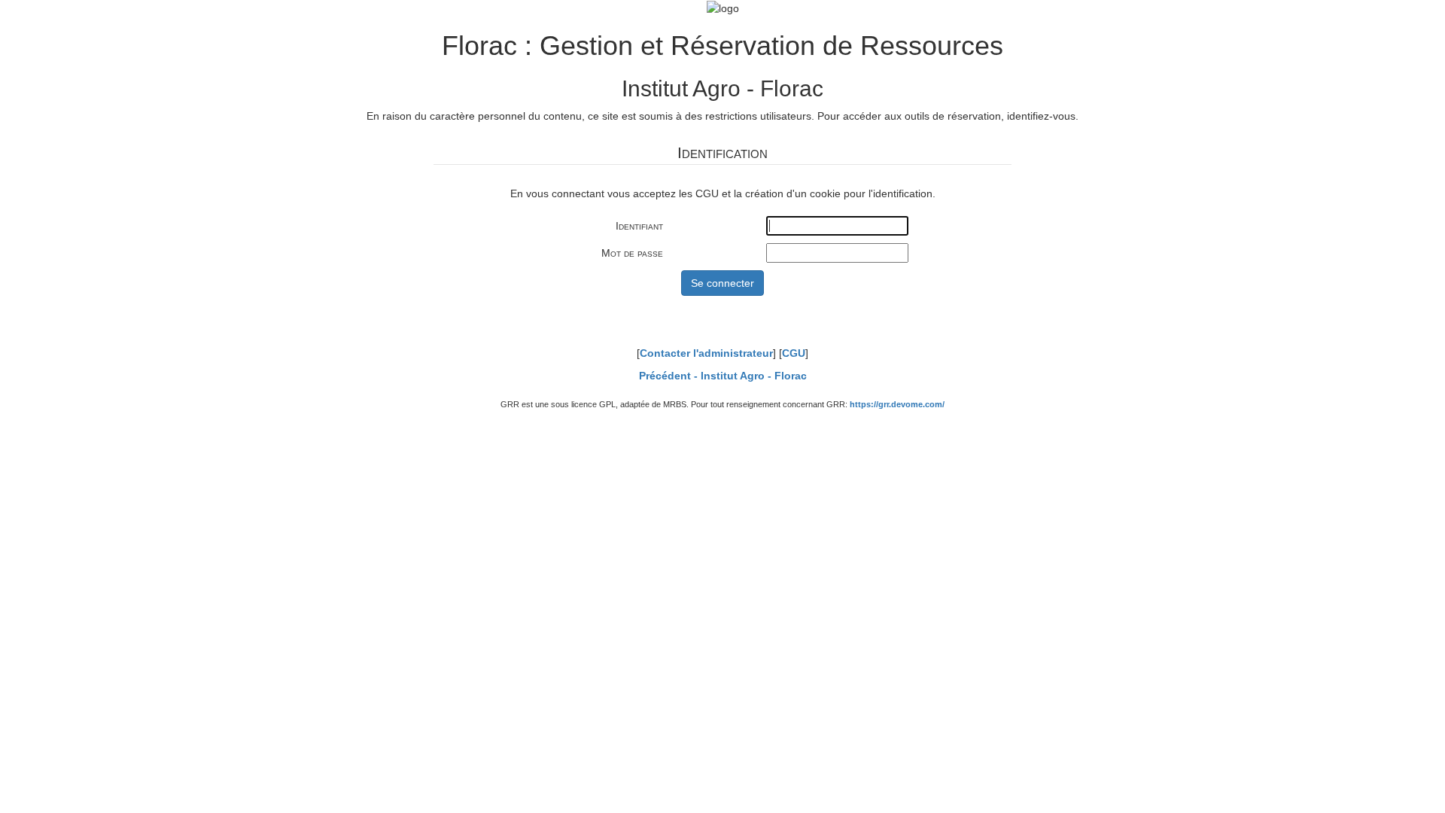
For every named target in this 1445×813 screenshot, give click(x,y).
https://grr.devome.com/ (897, 404)
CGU (793, 353)
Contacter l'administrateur (706, 353)
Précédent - (723, 376)
